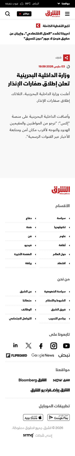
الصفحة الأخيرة (23, 254)
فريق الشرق (58, 309)
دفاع (29, 218)
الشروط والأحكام (56, 300)
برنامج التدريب (57, 318)
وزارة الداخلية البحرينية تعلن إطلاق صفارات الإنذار (39, 79)
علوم (63, 236)
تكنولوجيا (60, 227)
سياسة (61, 218)
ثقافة (62, 245)
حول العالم (59, 254)
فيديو (28, 245)
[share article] (66, 57)
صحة (29, 227)
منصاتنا (27, 300)
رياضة (28, 263)
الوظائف (26, 309)
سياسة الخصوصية (55, 291)
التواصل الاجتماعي (20, 318)
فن (30, 236)
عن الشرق (26, 291)
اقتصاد (61, 263)
